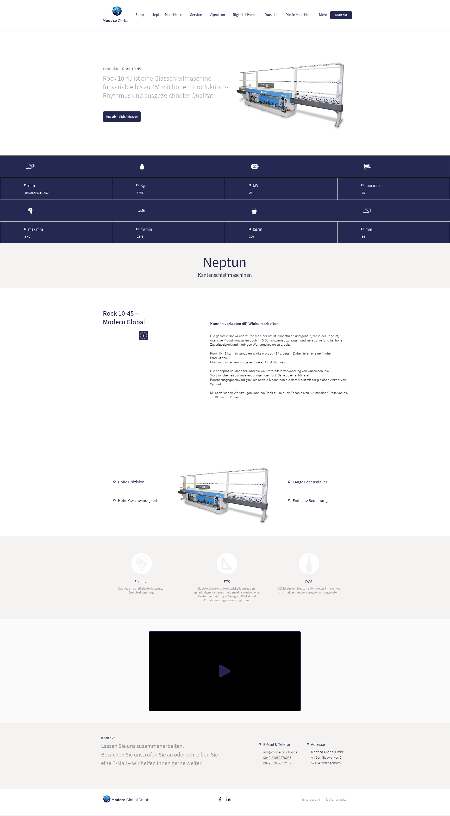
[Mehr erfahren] (143, 335)
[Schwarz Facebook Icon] (220, 799)
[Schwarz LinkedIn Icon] (228, 799)
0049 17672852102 (277, 763)
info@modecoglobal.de (280, 752)
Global (116, 20)
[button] (293, 705)
